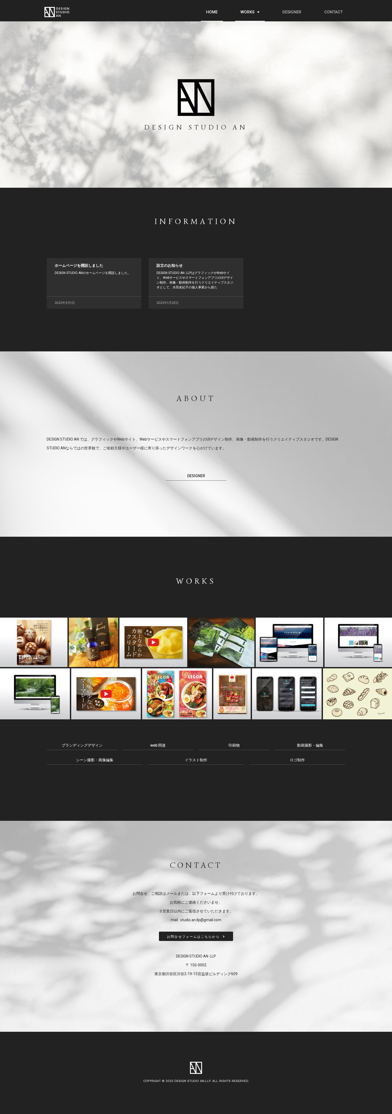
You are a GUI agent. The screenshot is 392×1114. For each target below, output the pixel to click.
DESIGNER (291, 12)
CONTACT (333, 12)
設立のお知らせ (170, 265)
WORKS (247, 12)
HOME (212, 12)
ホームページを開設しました (79, 265)
